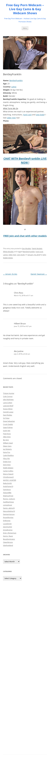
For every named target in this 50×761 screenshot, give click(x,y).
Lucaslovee (7, 523)
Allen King (7, 437)
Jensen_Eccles (10, 274)
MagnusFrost (8, 496)
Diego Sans (7, 446)
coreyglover (7, 505)
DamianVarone (8, 514)
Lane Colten (7, 402)
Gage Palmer (8, 427)
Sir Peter (6, 418)
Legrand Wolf (8, 406)
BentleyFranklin (16, 80)
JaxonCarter (7, 527)
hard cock (27, 114)
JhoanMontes (8, 517)
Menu (25, 28)
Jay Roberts (7, 449)
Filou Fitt (6, 458)
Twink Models (37, 248)
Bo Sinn (6, 440)
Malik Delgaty (8, 468)
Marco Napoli (8, 474)
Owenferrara (8, 542)
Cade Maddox (8, 455)
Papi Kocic (7, 433)
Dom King (7, 465)
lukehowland (8, 545)
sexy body (40, 114)
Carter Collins (8, 471)
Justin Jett (6, 430)
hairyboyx (7, 489)
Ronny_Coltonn (9, 499)
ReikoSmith (7, 483)
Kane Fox (6, 452)
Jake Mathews (8, 399)
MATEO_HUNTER (9, 480)
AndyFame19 (8, 486)
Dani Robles (7, 415)
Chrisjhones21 (8, 477)
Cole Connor (8, 396)
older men (11, 117)
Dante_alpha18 (8, 508)
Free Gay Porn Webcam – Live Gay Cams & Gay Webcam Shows (25, 9)
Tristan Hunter (8, 393)
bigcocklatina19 (9, 511)
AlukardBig (7, 492)
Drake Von (7, 461)
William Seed (8, 443)
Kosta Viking (7, 409)
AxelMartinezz (8, 502)
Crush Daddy (8, 424)
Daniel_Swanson (39, 274)
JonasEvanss (7, 530)
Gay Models (26, 248)
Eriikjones (6, 520)
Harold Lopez (8, 412)
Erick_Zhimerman (9, 533)
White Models (8, 251)
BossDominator (9, 539)
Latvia (13, 86)
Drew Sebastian (9, 421)
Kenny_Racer (8, 536)
